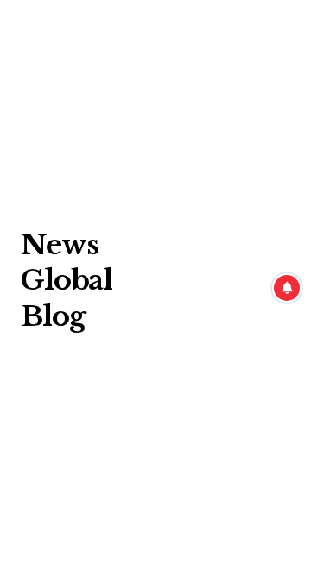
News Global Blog (66, 281)
